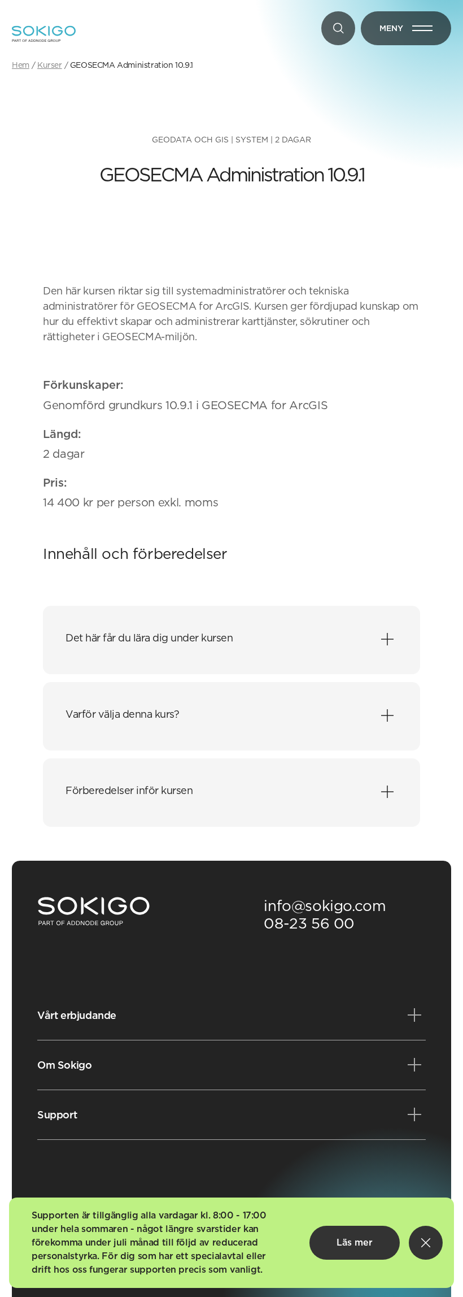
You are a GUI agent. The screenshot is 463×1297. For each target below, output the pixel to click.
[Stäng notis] (426, 1243)
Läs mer (355, 1242)
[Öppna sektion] (387, 640)
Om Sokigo (64, 1065)
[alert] (231, 1242)
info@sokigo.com (325, 905)
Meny (415, 30)
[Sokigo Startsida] (93, 911)
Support (57, 1115)
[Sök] (338, 28)
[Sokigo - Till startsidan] (44, 33)
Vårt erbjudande (76, 1015)
